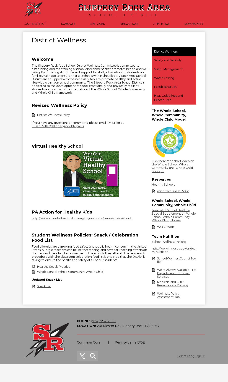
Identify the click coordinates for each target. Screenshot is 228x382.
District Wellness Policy (53, 115)
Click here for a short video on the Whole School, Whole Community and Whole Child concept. (173, 166)
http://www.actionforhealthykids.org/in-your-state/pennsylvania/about (81, 218)
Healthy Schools (163, 184)
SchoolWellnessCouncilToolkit (176, 260)
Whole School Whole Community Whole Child (70, 272)
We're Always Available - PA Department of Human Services (176, 273)
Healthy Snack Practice (53, 266)
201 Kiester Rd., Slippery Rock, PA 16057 (128, 326)
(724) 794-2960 (103, 321)
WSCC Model (166, 227)
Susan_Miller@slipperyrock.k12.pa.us (58, 126)
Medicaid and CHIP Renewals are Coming (172, 283)
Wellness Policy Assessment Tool (169, 295)
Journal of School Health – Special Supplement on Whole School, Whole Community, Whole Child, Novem (174, 215)
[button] (35, 24)
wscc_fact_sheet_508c (173, 191)
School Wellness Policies (169, 241)
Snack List (44, 286)
